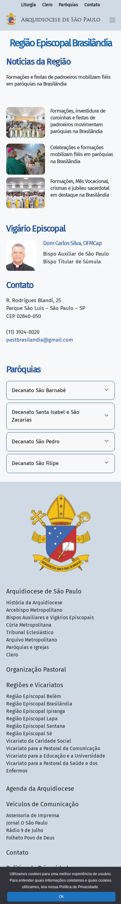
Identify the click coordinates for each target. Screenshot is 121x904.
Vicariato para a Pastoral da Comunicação (53, 748)
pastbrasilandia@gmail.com (39, 340)
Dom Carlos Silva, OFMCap (72, 243)
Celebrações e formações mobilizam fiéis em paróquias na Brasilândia (81, 154)
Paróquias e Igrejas (27, 647)
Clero (47, 4)
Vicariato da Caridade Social (38, 741)
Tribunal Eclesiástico (29, 632)
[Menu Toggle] (112, 20)
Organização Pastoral (36, 669)
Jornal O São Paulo (26, 823)
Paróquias (68, 4)
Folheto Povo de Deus (30, 838)
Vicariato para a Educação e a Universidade (55, 756)
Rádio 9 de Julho (24, 830)
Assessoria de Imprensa (32, 815)
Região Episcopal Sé (29, 733)
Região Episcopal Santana (35, 726)
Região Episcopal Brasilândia (39, 704)
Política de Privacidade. (79, 887)
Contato (92, 4)
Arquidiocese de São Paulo (61, 20)
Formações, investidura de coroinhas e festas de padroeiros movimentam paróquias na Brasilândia (77, 121)
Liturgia (28, 4)
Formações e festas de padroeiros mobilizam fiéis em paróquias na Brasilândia (58, 80)
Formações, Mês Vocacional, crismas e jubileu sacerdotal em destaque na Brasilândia (79, 188)
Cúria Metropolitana (29, 625)
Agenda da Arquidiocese (40, 788)
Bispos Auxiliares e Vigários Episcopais (50, 617)
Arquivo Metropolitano (31, 640)
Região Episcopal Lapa (32, 719)
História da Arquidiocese (34, 603)
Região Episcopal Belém (33, 696)
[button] (60, 391)
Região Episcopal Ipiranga (35, 711)
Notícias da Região (38, 61)
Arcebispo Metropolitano (34, 610)
